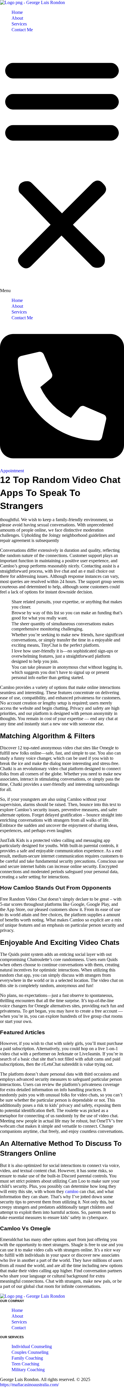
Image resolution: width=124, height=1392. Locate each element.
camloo (71, 1191)
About (17, 18)
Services (19, 23)
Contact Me (22, 29)
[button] (62, 165)
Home (17, 12)
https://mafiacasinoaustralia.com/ (29, 1384)
